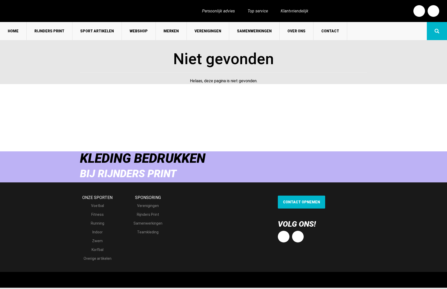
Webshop (139, 31)
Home (13, 31)
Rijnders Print (49, 31)
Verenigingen (208, 31)
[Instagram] (433, 11)
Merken (171, 31)
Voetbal (97, 206)
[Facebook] (419, 11)
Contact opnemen (301, 202)
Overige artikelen (97, 258)
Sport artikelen (97, 31)
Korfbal (97, 250)
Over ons (296, 31)
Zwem (97, 241)
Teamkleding (148, 232)
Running (97, 223)
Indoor (97, 232)
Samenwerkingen (254, 31)
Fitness (97, 214)
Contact (330, 31)
